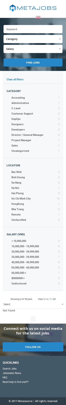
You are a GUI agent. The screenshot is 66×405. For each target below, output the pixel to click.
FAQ (5, 377)
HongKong (17, 203)
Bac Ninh (16, 172)
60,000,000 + (18, 272)
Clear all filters (15, 79)
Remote (16, 214)
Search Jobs (10, 368)
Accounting (18, 97)
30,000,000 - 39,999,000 (25, 257)
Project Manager (21, 140)
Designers (17, 124)
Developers (18, 129)
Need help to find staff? (16, 382)
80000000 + (18, 278)
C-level (15, 108)
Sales (14, 145)
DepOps (16, 119)
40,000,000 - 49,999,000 (25, 262)
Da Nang (16, 182)
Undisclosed (18, 283)
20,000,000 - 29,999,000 (25, 251)
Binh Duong (18, 177)
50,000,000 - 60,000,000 (25, 267)
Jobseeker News (12, 373)
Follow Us (33, 347)
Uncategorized (20, 150)
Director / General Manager (27, 135)
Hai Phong (17, 193)
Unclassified (18, 219)
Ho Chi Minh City (21, 198)
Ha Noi (15, 188)
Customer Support (22, 113)
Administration (20, 103)
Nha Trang (17, 209)
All (54, 299)
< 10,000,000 (18, 241)
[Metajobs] (33, 8)
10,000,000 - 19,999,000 (25, 246)
